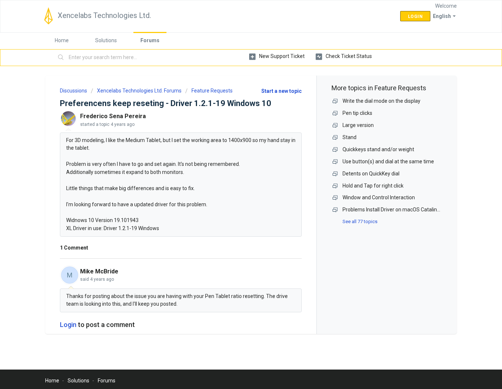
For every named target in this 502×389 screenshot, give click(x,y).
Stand (349, 137)
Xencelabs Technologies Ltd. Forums (139, 91)
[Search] (61, 57)
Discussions (73, 91)
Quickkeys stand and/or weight (378, 149)
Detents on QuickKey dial (371, 174)
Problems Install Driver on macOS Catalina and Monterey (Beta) (416, 209)
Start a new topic (281, 91)
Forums (149, 40)
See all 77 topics (360, 221)
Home (62, 40)
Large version (358, 125)
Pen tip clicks (357, 113)
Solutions (106, 40)
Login (68, 324)
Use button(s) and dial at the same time (388, 161)
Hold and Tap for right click (373, 186)
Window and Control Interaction (379, 197)
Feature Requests (212, 91)
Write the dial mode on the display (381, 101)
